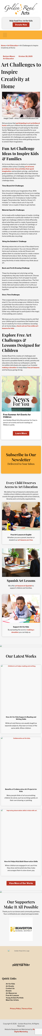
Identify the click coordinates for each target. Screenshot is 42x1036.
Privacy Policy (15, 1009)
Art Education (12, 46)
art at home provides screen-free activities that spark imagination (18, 169)
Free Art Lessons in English (21, 535)
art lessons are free (25, 540)
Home (3, 46)
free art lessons (33, 368)
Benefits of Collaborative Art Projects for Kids (21, 790)
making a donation (9, 368)
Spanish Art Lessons (21, 580)
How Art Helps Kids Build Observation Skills (21, 861)
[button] (5, 35)
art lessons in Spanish (23, 586)
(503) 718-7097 (21, 965)
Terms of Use (27, 1009)
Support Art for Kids (21, 627)
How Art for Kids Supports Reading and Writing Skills (21, 718)
